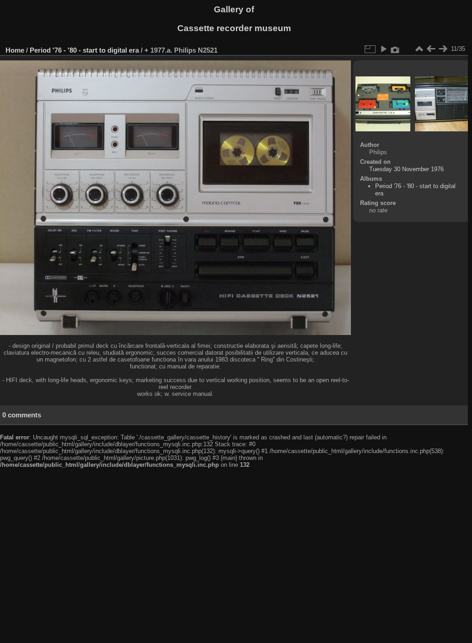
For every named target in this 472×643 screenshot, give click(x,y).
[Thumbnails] (419, 49)
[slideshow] (383, 49)
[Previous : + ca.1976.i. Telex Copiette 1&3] (431, 49)
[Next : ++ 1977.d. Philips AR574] (443, 49)
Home (14, 50)
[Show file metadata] (395, 49)
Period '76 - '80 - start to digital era (85, 50)
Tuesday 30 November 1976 (406, 169)
